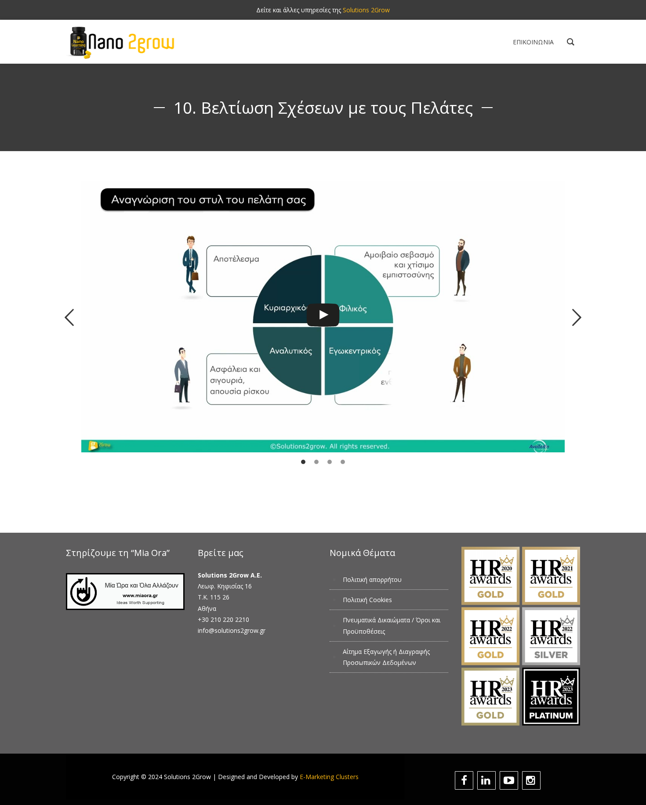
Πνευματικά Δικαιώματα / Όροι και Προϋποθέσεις (391, 625)
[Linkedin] (487, 780)
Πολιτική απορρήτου (372, 579)
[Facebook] (465, 780)
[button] (69, 318)
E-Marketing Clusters (329, 777)
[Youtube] (510, 780)
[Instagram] (532, 780)
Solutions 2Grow (366, 10)
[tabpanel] (323, 335)
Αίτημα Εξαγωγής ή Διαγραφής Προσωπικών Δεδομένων (386, 657)
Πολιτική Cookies (367, 600)
